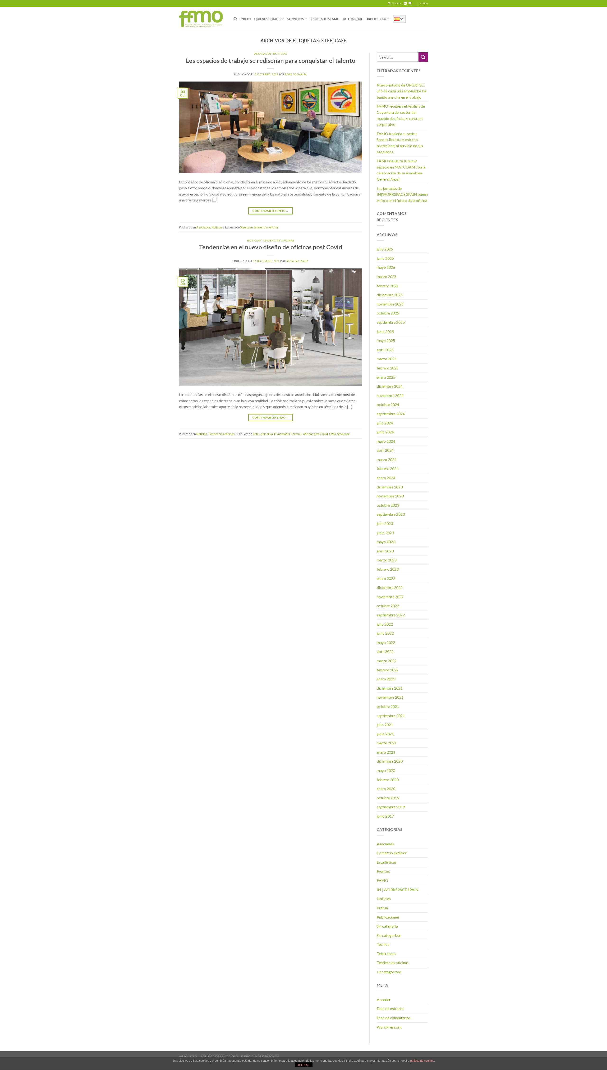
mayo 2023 (386, 541)
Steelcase (246, 227)
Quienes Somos (267, 19)
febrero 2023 (388, 569)
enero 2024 (386, 477)
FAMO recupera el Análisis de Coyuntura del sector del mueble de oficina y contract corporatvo (401, 115)
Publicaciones (388, 917)
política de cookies (422, 1060)
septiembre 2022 (391, 615)
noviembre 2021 (390, 697)
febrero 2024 (388, 468)
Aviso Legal (188, 1056)
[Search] (235, 18)
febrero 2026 (388, 285)
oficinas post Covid (315, 434)
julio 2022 (385, 624)
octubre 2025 (388, 313)
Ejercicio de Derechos (260, 1056)
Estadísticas (386, 862)
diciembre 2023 (390, 487)
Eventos (383, 871)
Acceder (384, 999)
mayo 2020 (386, 770)
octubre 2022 (388, 605)
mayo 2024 (386, 441)
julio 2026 (385, 249)
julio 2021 (385, 724)
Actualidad (353, 19)
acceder (424, 3)
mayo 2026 (386, 267)
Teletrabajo (386, 953)
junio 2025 (385, 331)
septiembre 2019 (391, 807)
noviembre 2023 (390, 496)
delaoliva (267, 434)
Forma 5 (296, 434)
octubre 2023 (388, 505)
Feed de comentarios (393, 1017)
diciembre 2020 (390, 761)
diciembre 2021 (390, 688)
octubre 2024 (388, 404)
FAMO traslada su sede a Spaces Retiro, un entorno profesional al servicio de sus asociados (400, 142)
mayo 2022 (386, 642)
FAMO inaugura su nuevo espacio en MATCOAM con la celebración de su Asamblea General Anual (401, 170)
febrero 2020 (388, 779)
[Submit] (423, 57)
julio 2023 (385, 523)
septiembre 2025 (391, 322)
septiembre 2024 (391, 413)
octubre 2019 (388, 798)
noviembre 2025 (390, 304)
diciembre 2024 (390, 386)
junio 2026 (385, 258)
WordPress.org (389, 1027)
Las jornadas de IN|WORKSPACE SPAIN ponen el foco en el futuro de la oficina (402, 194)
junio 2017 (385, 816)
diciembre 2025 (390, 294)
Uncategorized (389, 972)
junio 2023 (385, 532)
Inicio (245, 19)
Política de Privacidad (219, 1056)
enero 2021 (386, 752)
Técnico (383, 944)
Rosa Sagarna (296, 74)
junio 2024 (385, 432)
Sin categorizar (389, 935)
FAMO (382, 880)
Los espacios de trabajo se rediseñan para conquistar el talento (270, 60)
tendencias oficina (266, 227)
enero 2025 (386, 377)
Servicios (295, 19)
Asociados (262, 53)
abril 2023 (385, 551)
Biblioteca (376, 19)
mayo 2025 (386, 340)
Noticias (280, 53)
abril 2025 (385, 349)
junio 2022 (385, 633)
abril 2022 (385, 651)
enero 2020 (386, 788)
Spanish (399, 19)
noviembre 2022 (390, 596)
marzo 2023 (386, 560)
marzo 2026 (386, 276)
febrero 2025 (388, 368)
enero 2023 (386, 578)
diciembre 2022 (390, 587)
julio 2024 (385, 423)
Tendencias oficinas (278, 240)
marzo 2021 (386, 743)
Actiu (256, 434)
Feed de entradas (390, 1008)
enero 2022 (386, 679)
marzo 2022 (386, 660)
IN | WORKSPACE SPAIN (397, 889)
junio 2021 (385, 734)
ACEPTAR (303, 1065)
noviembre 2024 (390, 395)
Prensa (382, 908)
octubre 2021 (388, 706)
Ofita (332, 434)
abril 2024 (385, 450)
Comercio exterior (392, 853)
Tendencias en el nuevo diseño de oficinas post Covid (270, 246)
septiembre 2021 (391, 715)
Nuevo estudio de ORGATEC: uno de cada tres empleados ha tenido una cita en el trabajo (401, 91)
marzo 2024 (386, 459)
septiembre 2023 (391, 514)
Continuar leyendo (270, 211)
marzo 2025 (386, 358)
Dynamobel (282, 434)
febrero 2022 (388, 670)
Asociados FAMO (325, 19)
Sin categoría (387, 926)
